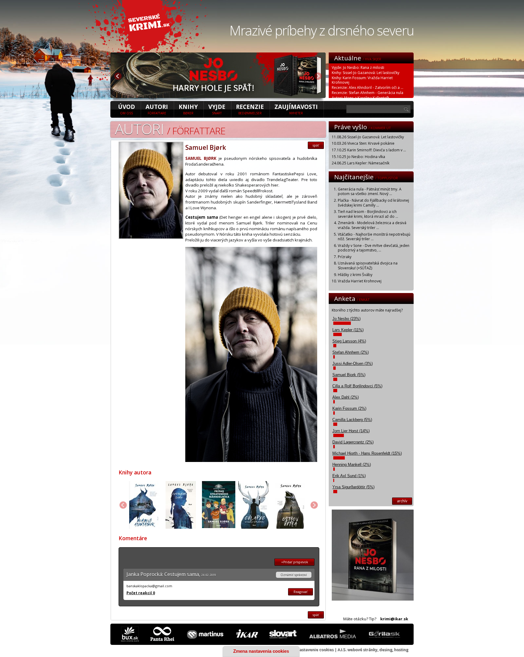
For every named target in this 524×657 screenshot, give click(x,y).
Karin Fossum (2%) (349, 408)
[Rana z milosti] (218, 96)
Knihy (188, 109)
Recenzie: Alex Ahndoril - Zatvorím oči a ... (367, 87)
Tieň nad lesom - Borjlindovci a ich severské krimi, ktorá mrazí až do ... (368, 214)
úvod (126, 109)
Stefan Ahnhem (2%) (350, 352)
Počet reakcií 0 (140, 592)
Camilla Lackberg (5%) (352, 420)
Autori (157, 109)
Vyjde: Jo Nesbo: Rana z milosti (358, 67)
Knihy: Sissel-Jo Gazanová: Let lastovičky (365, 72)
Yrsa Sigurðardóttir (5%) (353, 487)
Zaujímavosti (296, 109)
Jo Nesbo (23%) (346, 319)
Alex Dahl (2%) (345, 397)
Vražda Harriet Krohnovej (359, 281)
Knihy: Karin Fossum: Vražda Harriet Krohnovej (362, 80)
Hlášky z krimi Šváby (355, 274)
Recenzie (250, 109)
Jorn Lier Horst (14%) (351, 431)
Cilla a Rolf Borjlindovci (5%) (357, 386)
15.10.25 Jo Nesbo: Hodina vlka (358, 156)
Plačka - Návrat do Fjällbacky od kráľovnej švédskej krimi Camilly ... (373, 203)
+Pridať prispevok (294, 562)
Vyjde (216, 109)
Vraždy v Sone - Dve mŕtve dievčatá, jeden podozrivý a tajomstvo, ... (373, 248)
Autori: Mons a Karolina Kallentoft (360, 97)
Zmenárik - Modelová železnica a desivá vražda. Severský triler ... (372, 225)
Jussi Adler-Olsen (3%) (352, 364)
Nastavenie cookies (315, 649)
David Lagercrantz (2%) (353, 442)
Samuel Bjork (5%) (348, 375)
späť (316, 145)
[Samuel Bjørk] (151, 237)
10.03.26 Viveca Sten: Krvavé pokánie (363, 143)
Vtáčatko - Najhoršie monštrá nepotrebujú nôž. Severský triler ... (374, 237)
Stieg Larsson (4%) (349, 341)
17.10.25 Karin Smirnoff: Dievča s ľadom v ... (369, 150)
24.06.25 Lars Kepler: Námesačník (360, 163)
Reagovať (300, 592)
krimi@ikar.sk (394, 619)
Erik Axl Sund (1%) (349, 476)
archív (402, 501)
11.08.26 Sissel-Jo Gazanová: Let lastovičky (368, 137)
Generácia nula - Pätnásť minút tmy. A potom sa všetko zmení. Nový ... (369, 192)
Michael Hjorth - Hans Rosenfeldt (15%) (367, 453)
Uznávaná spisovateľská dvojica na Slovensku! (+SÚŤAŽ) (368, 266)
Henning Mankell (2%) (351, 465)
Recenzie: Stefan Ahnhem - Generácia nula (367, 92)
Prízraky (344, 256)
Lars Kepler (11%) (348, 330)
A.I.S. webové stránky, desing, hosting (373, 649)
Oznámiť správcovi (293, 575)
